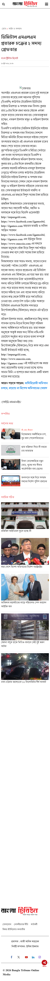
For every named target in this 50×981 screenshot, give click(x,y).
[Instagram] (39, 957)
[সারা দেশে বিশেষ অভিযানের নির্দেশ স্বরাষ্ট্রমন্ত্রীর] (25, 555)
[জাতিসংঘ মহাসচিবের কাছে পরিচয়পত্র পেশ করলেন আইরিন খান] (25, 593)
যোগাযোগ (6, 924)
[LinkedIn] (33, 957)
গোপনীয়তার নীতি (21, 924)
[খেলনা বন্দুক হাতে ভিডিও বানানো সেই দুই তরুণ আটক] (25, 632)
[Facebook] (11, 957)
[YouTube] (26, 957)
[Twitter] (18, 957)
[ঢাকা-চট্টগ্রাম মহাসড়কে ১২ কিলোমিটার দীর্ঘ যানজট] (25, 669)
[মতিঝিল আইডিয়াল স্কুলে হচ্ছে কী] (25, 519)
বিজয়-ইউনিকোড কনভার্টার (13, 929)
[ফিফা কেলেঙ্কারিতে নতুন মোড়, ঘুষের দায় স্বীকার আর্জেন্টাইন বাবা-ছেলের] (25, 466)
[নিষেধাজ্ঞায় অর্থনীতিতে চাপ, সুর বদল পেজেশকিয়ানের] (25, 436)
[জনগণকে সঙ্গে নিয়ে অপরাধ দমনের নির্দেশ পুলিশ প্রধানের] (25, 481)
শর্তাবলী (34, 924)
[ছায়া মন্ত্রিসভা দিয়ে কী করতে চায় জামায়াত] (25, 451)
